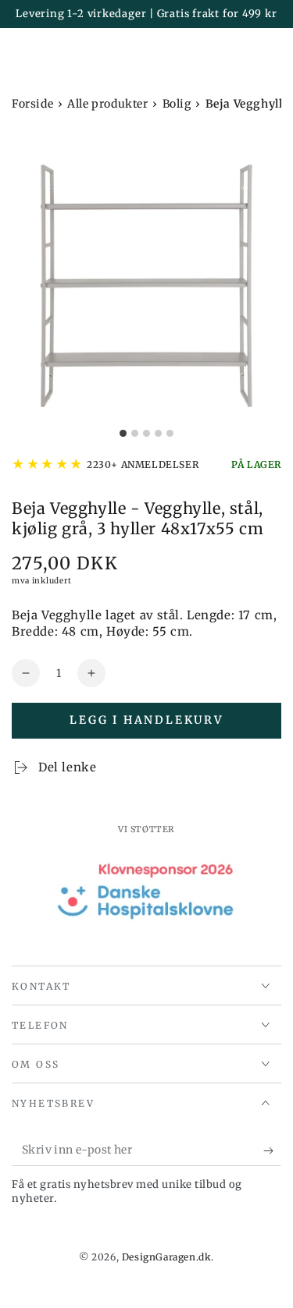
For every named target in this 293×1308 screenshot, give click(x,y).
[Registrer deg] (272, 1150)
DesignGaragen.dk (167, 1257)
